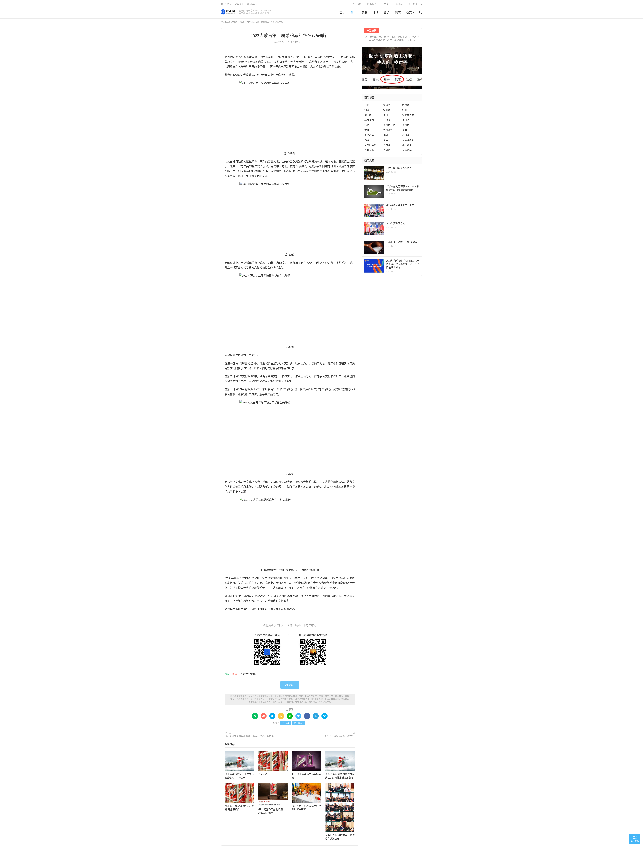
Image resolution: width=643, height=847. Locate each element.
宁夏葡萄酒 (408, 115)
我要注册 (239, 4)
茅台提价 (262, 774)
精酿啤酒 (369, 120)
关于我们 (357, 4)
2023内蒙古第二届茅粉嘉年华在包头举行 (290, 35)
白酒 (366, 105)
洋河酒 (386, 150)
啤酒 (404, 110)
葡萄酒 (386, 105)
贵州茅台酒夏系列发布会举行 (339, 736)
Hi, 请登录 (226, 4)
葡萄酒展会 (408, 140)
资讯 (353, 12)
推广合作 (386, 4)
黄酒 (366, 130)
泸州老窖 (388, 130)
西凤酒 (405, 135)
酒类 (409, 12)
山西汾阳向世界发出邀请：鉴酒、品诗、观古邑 (249, 736)
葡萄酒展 (407, 150)
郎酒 (366, 140)
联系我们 (372, 4)
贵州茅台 (298, 723)
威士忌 (367, 115)
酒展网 (228, 12)
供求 (398, 12)
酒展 (366, 110)
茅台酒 (285, 723)
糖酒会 (386, 110)
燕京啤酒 (407, 145)
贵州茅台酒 (389, 125)
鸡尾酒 (386, 145)
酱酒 (366, 125)
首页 (342, 12)
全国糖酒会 (370, 145)
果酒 (404, 130)
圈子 (387, 12)
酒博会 (405, 105)
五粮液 (386, 120)
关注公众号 (414, 4)
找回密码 (252, 4)
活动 (376, 12)
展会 (365, 12)
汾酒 (385, 140)
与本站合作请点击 (247, 674)
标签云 (399, 4)
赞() (291, 685)
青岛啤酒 (369, 135)
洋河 (385, 135)
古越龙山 (369, 150)
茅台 (385, 115)
